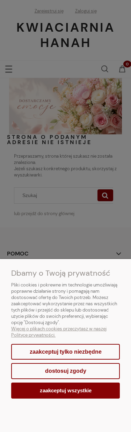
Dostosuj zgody (65, 371)
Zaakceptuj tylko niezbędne (66, 352)
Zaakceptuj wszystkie (66, 390)
